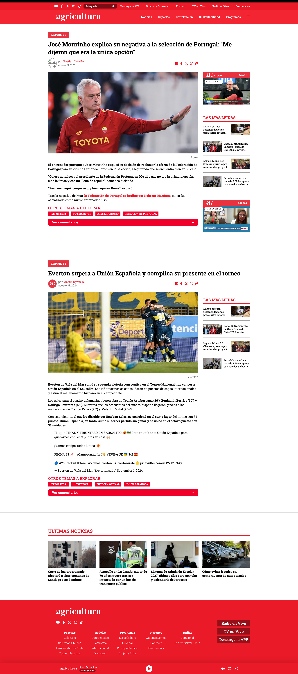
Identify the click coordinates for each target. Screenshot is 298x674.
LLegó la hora (127, 637)
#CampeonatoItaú (89, 454)
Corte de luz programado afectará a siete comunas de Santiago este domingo (68, 575)
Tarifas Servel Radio (187, 643)
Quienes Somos (156, 637)
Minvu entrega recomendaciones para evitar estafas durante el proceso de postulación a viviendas (215, 129)
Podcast (180, 6)
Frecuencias (243, 6)
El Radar (127, 643)
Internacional (100, 648)
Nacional (100, 653)
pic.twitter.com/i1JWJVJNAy (161, 463)
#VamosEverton (100, 463)
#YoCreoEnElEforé (72, 463)
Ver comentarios (65, 222)
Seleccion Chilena (69, 643)
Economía (100, 643)
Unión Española (137, 484)
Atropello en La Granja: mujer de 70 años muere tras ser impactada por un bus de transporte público (123, 577)
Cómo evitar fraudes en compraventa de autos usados (224, 573)
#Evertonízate (125, 463)
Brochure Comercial (157, 6)
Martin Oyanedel (74, 282)
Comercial (187, 637)
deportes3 (58, 213)
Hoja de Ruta (127, 653)
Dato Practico (100, 637)
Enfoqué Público (127, 648)
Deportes (164, 17)
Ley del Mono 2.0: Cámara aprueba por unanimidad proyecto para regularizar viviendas (215, 164)
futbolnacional (108, 484)
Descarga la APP (129, 6)
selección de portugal (141, 213)
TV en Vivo (198, 6)
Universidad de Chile (69, 648)
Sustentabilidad (209, 17)
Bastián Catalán (73, 61)
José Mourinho (108, 213)
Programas (233, 17)
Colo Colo (70, 637)
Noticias (146, 17)
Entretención (184, 17)
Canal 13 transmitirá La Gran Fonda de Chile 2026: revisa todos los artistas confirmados (236, 146)
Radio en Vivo (220, 6)
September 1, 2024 (130, 470)
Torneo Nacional (70, 653)
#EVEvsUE (115, 454)
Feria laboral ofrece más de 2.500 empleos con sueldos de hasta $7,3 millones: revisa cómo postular (236, 181)
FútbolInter (82, 213)
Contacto (156, 643)
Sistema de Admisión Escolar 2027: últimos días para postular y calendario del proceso (174, 575)
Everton (82, 484)
